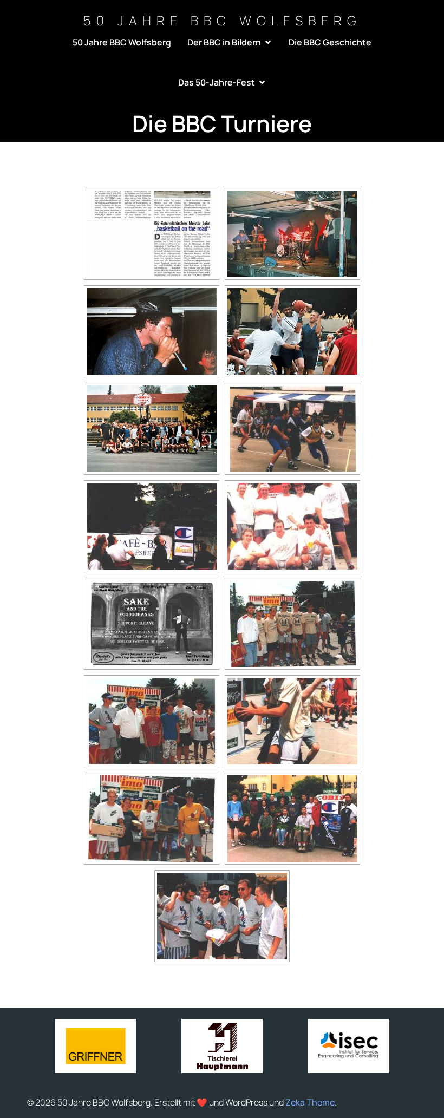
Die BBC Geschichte (330, 42)
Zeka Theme (310, 1102)
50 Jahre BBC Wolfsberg (122, 42)
